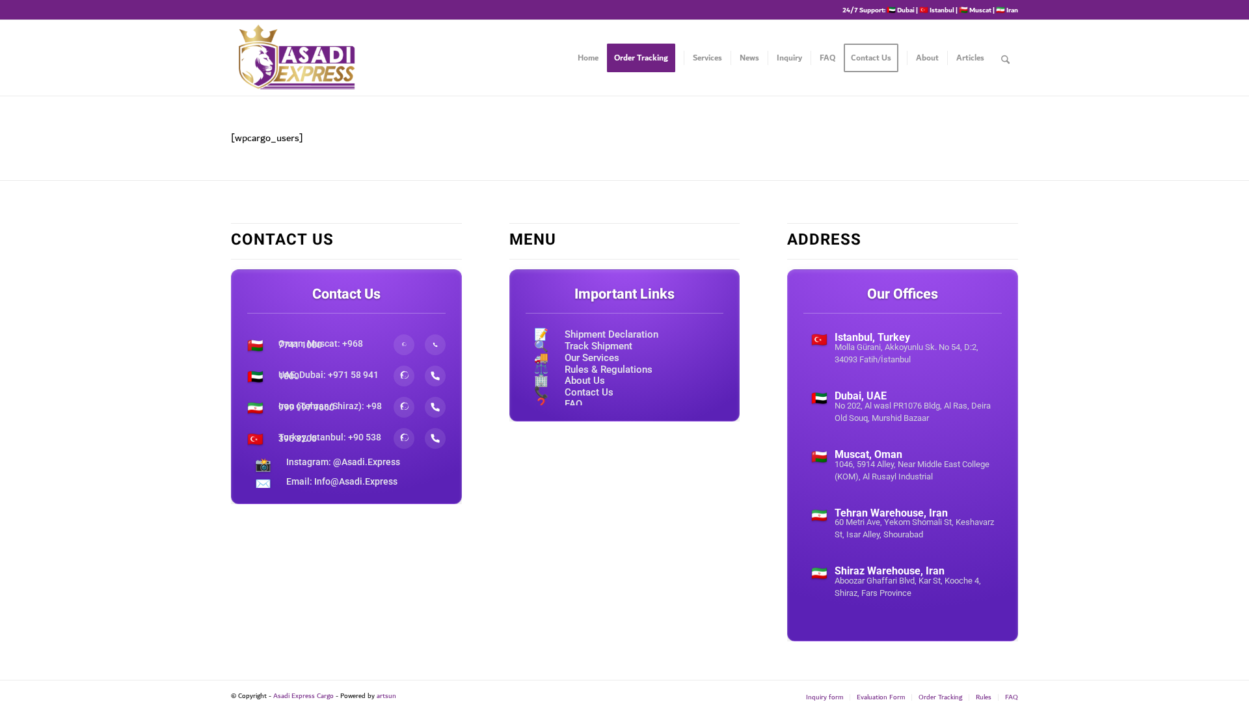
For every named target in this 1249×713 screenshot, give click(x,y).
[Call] (435, 344)
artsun (386, 696)
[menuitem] (588, 58)
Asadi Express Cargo (303, 696)
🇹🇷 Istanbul (936, 9)
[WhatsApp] (404, 344)
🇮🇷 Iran (1007, 9)
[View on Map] (902, 380)
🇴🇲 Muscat (975, 9)
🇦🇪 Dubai (901, 9)
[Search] (1005, 58)
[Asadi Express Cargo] (296, 58)
